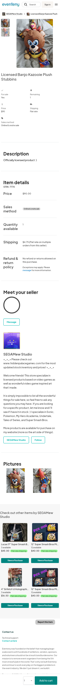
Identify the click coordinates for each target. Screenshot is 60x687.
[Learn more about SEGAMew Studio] (11, 340)
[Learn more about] (11, 306)
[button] (31, 4)
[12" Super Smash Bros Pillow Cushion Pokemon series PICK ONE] (45, 543)
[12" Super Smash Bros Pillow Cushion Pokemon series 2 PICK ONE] (45, 588)
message (27, 270)
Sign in (48, 4)
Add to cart (46, 680)
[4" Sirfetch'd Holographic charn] (15, 588)
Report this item (45, 622)
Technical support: (10, 639)
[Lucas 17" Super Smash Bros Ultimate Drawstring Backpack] (15, 543)
